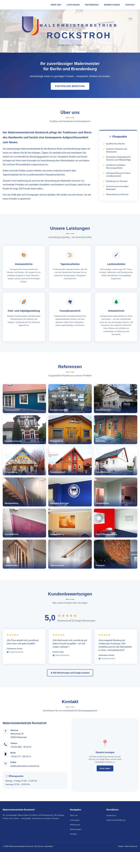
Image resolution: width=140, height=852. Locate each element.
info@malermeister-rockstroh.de (24, 766)
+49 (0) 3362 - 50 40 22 (20, 747)
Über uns (56, 5)
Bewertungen (112, 5)
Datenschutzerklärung (115, 820)
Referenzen (92, 5)
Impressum (111, 815)
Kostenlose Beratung (70, 86)
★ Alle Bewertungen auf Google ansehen (70, 673)
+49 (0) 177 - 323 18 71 (20, 756)
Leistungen (73, 5)
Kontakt (130, 5)
